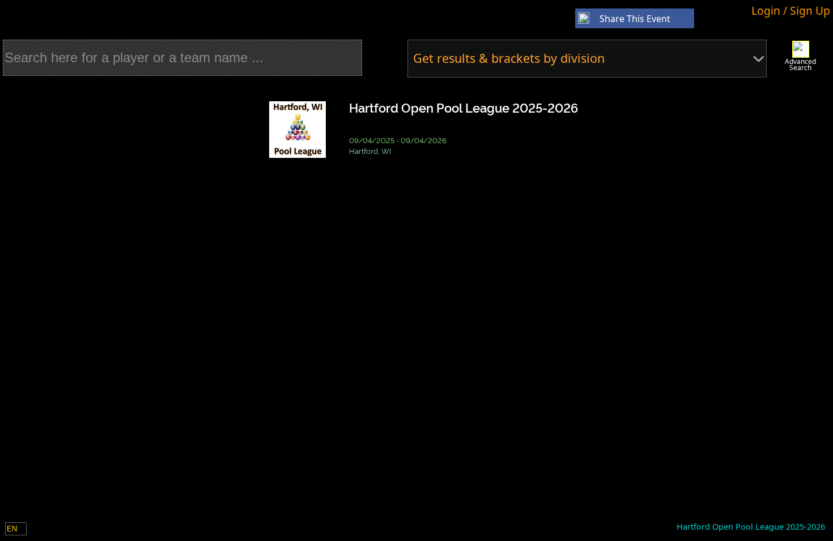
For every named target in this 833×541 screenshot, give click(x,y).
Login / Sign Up (790, 10)
